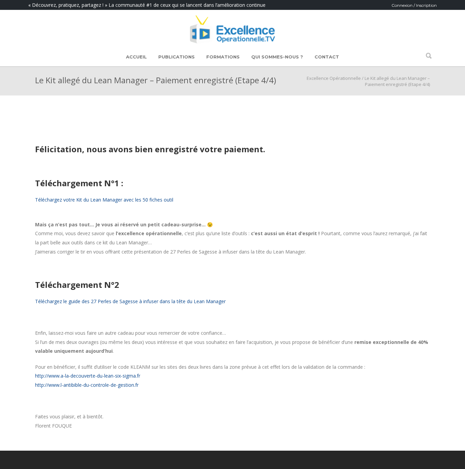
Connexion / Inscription (414, 5)
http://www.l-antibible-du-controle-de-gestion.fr (87, 385)
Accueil (136, 56)
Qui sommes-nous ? (277, 56)
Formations (223, 56)
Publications (176, 56)
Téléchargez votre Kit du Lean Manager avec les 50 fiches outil (104, 199)
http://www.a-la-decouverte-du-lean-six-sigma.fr (87, 375)
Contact (327, 56)
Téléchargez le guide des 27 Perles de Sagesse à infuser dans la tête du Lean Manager (130, 301)
